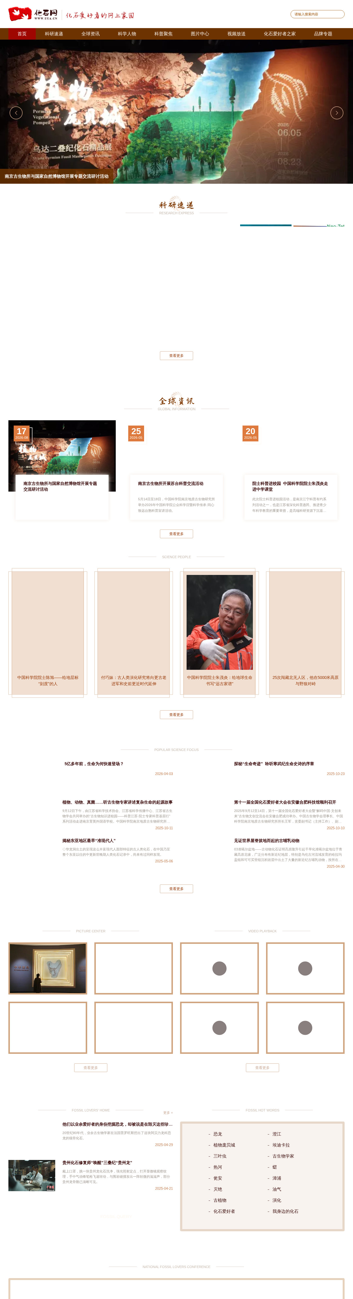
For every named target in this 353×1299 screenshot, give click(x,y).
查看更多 (176, 356)
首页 (22, 33)
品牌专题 (323, 33)
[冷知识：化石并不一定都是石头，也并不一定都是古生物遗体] (305, 1039)
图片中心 (200, 33)
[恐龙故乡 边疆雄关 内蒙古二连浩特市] (47, 1039)
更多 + (168, 1124)
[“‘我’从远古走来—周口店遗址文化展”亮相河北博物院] (133, 1039)
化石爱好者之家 (280, 33)
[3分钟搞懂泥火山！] (305, 979)
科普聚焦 (163, 33)
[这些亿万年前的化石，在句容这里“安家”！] (219, 1039)
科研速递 (54, 33)
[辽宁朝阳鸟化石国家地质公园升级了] (47, 979)
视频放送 (236, 33)
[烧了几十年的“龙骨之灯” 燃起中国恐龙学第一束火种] (219, 979)
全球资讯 (90, 33)
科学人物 (127, 33)
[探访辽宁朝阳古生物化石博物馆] (133, 979)
